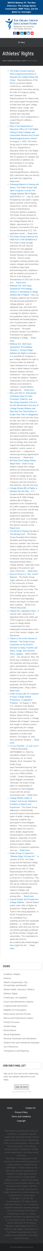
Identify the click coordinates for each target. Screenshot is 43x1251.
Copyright (21, 1121)
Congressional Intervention (15, 1006)
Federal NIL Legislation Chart (23, 611)
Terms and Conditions (21, 1116)
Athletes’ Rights (11, 993)
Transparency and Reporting (16, 1051)
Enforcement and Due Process (17, 1014)
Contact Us (30, 1108)
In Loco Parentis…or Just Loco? (24, 746)
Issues (24, 61)
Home (4, 61)
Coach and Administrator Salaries (18, 1002)
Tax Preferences (11, 1047)
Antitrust (7, 978)
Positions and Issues (14, 61)
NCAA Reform (10, 1030)
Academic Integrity (12, 974)
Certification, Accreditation (15, 998)
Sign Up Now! (21, 1087)
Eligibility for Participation (15, 1010)
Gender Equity (10, 1026)
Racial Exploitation (12, 1034)
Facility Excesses (11, 1022)
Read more (15, 123)
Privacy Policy (21, 1112)
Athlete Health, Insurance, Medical (19, 989)
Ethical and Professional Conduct (18, 1018)
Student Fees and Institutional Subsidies (21, 1043)
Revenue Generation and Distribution (20, 1038)
